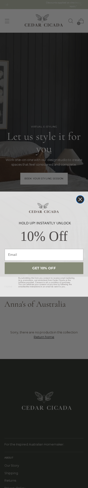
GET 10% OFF (44, 268)
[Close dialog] (80, 199)
